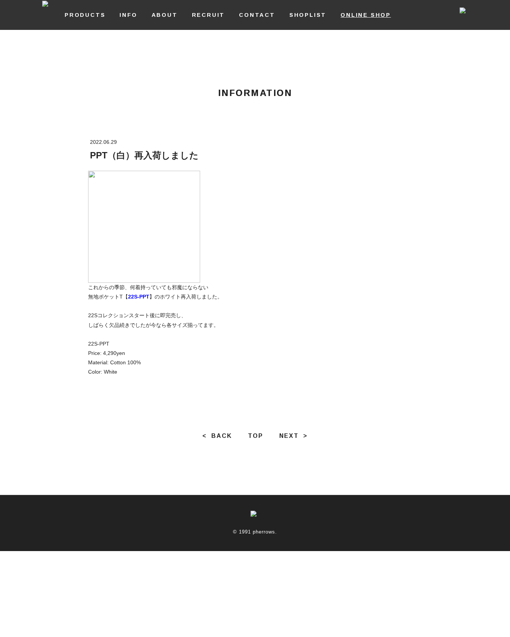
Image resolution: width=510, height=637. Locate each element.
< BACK (217, 436)
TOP (255, 436)
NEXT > (293, 436)
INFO (128, 15)
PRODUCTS (85, 15)
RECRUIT (208, 15)
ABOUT (165, 15)
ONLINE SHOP (365, 15)
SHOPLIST (307, 15)
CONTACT (257, 15)
